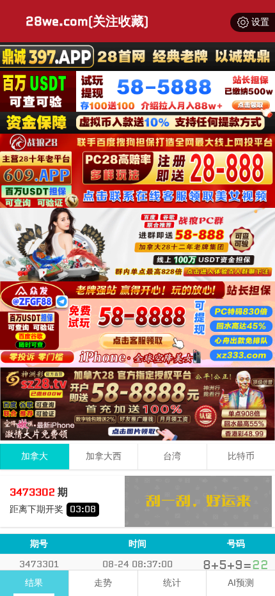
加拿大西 (104, 456)
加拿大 (34, 456)
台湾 (172, 456)
